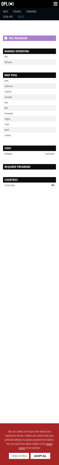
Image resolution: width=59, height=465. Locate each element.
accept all (40, 456)
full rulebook (18, 38)
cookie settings (19, 456)
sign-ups (8, 17)
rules (21, 17)
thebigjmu (9, 153)
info (5, 11)
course (17, 11)
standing (31, 11)
